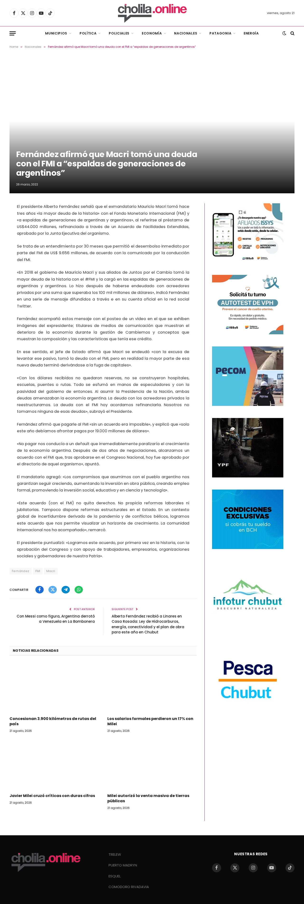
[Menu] (13, 33)
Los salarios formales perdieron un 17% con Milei (150, 721)
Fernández (20, 571)
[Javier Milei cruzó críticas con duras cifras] (54, 764)
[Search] (292, 33)
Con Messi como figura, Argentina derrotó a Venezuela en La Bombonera (56, 619)
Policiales (119, 33)
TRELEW (115, 854)
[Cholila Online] (152, 13)
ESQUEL (115, 876)
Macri (50, 571)
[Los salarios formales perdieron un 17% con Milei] (152, 687)
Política (88, 33)
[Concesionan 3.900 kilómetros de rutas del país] (54, 687)
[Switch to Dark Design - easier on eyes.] (284, 33)
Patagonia (220, 33)
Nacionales (185, 33)
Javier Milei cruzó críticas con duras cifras (52, 795)
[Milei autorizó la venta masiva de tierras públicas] (152, 764)
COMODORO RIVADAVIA (129, 886)
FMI (37, 571)
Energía (251, 33)
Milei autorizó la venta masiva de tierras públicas (148, 798)
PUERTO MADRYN (123, 865)
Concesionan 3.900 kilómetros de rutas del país (53, 721)
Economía (152, 33)
